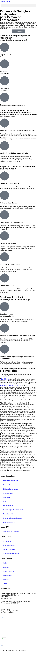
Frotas (5, 584)
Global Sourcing (8, 493)
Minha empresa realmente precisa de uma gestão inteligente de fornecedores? (15, 447)
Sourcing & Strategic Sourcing (12, 518)
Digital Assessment (9, 545)
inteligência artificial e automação (10, 385)
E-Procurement (7, 541)
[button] (18, 5)
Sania (4, 501)
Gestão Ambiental (8, 571)
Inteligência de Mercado (10, 481)
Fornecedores (7, 575)
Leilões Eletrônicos (9, 549)
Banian (5, 563)
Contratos (6, 567)
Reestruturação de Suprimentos (13, 510)
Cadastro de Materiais (10, 485)
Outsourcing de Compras (11, 531)
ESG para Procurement (10, 489)
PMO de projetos (8, 505)
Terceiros (6, 579)
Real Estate (6, 497)
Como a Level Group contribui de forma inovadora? (16, 400)
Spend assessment (9, 522)
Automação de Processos (11, 553)
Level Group (5, 379)
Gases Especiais (8, 514)
